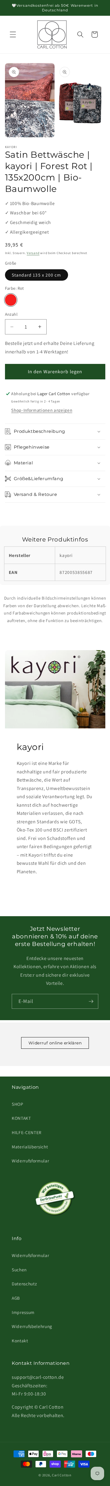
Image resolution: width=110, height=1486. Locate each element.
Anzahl (11, 314)
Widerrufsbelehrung (32, 1326)
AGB (16, 1298)
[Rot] (11, 300)
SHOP (17, 1104)
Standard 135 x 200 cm (36, 275)
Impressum (23, 1312)
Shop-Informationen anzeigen (41, 410)
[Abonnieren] (91, 1001)
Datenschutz (24, 1284)
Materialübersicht (30, 1147)
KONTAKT (21, 1118)
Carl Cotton (61, 1475)
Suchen (19, 1270)
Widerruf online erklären (55, 1043)
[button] (13, 34)
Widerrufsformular (30, 1161)
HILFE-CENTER (27, 1132)
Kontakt (20, 1340)
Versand (33, 253)
